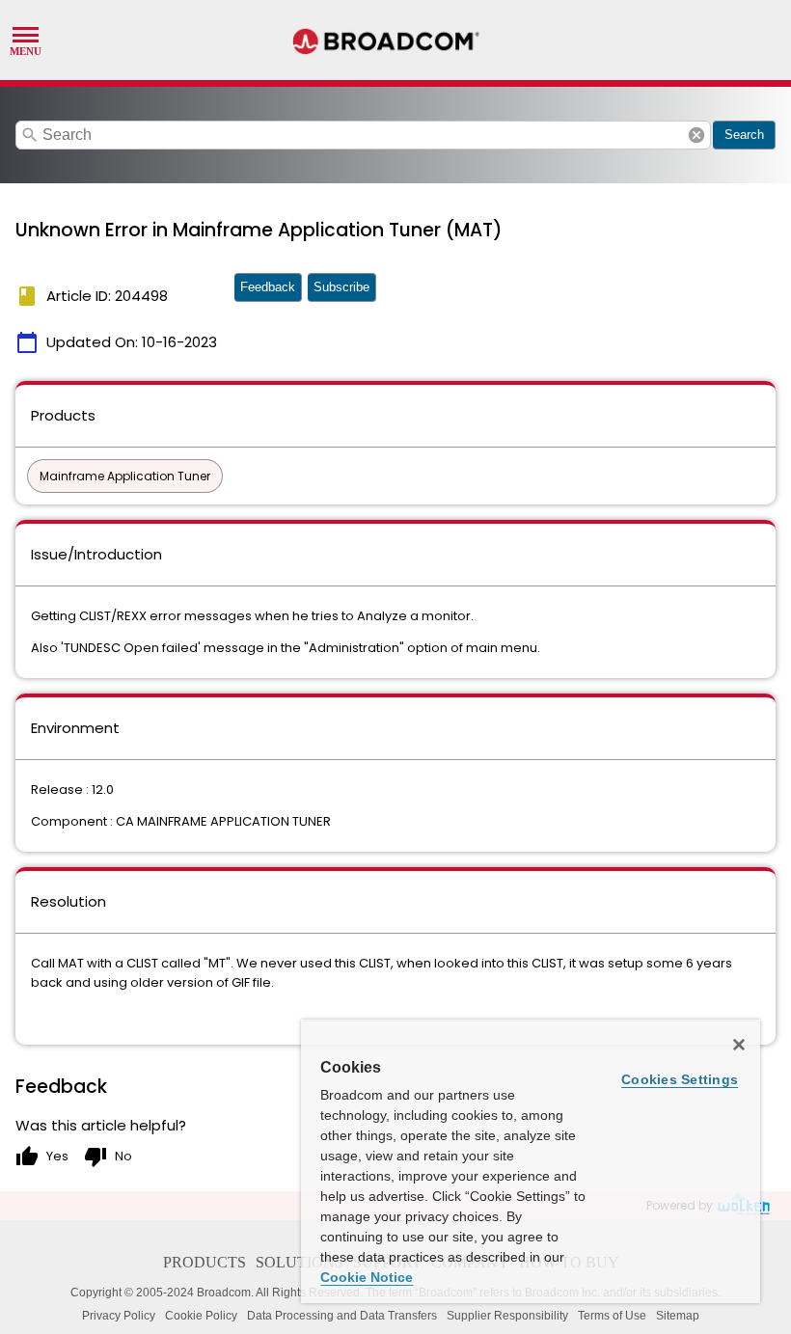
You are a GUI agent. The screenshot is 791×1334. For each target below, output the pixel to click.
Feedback (267, 287)
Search (744, 134)
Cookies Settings (679, 1079)
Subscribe (341, 287)
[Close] (739, 1044)
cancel (696, 135)
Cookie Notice (366, 1277)
